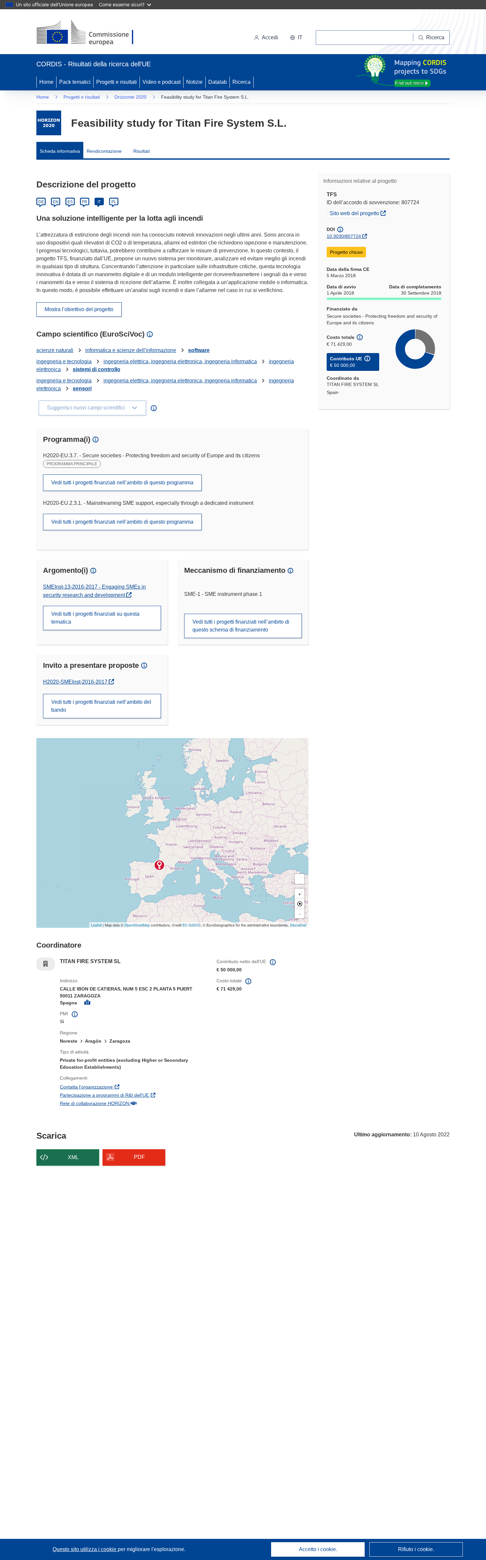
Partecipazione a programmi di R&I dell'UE (133, 1095)
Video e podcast (161, 82)
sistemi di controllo (96, 369)
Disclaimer (298, 924)
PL (113, 202)
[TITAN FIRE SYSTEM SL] (159, 865)
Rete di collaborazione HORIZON (126, 1103)
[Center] (299, 903)
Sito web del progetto (359, 213)
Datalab (217, 82)
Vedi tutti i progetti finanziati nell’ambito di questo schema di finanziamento (240, 626)
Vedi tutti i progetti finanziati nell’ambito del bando (101, 706)
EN (56, 202)
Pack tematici (75, 82)
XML (73, 1157)
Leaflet (96, 924)
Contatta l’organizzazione (118, 1086)
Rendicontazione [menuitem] (104, 151)
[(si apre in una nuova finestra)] (89, 33)
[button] (296, 37)
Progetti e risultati (116, 82)
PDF (139, 1157)
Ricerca (241, 82)
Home (46, 82)
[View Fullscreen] (299, 879)
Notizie (194, 82)
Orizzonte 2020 (130, 97)
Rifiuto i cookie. (416, 1549)
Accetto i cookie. (318, 1549)
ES (70, 202)
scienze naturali (54, 350)
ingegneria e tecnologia (64, 361)
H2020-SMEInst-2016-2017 (77, 682)
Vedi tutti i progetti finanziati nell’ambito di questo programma (122, 482)
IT (99, 202)
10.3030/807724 (344, 236)
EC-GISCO (191, 924)
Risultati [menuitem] (141, 151)
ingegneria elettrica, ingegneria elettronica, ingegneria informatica (180, 361)
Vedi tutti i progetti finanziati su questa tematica (95, 618)
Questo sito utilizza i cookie (85, 1549)
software (199, 350)
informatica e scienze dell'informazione (130, 350)
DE (41, 202)
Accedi (270, 37)
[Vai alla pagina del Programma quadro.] (48, 123)
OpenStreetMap (137, 924)
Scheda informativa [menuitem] (60, 151)
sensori (82, 388)
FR (84, 202)
